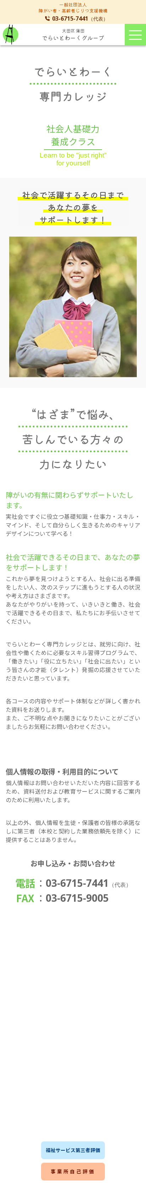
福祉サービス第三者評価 (73, 1149)
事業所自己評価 (73, 1171)
